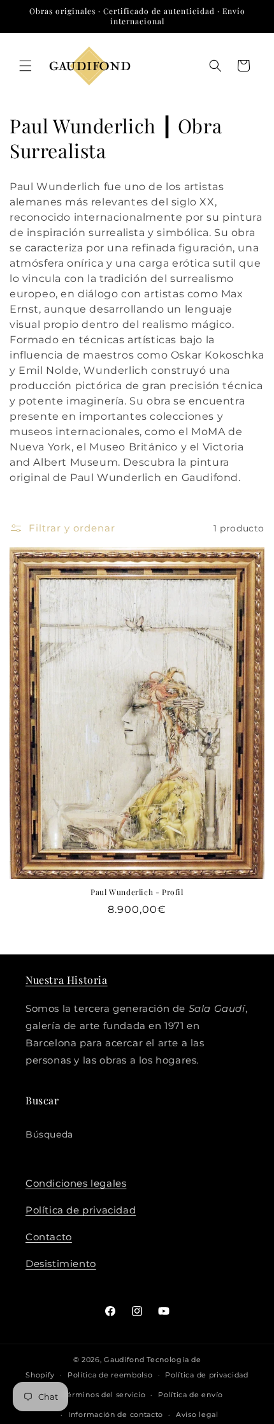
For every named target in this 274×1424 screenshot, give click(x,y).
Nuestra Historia (66, 979)
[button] (25, 66)
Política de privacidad (80, 1210)
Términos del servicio (105, 1394)
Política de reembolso (110, 1374)
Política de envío (190, 1394)
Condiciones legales (75, 1183)
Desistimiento (60, 1263)
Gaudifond (124, 1359)
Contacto (48, 1237)
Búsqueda (49, 1134)
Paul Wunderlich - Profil (136, 892)
